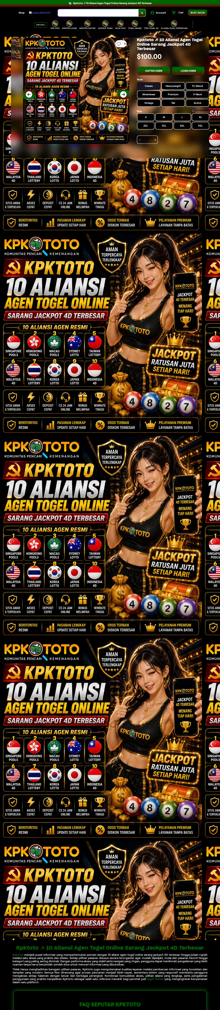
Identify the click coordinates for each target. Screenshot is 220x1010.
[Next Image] (123, 94)
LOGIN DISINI (188, 70)
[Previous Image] (29, 94)
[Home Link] (39, 12)
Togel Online (155, 979)
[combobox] (98, 12)
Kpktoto (18, 954)
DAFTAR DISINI (153, 70)
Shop (22, 12)
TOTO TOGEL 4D (151, 28)
